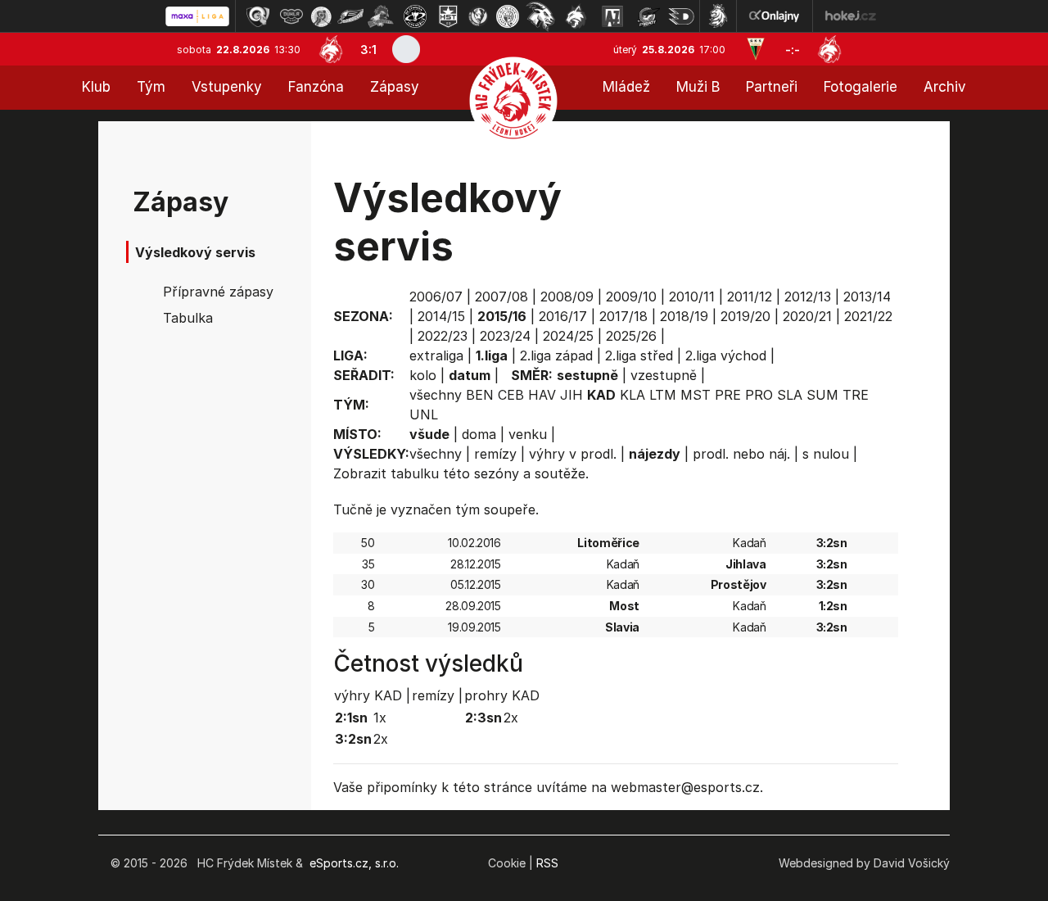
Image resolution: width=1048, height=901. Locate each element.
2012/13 (807, 296)
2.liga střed (639, 355)
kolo (422, 375)
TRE (855, 395)
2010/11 (692, 296)
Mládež (626, 87)
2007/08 (501, 296)
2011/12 (749, 296)
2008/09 (567, 296)
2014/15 (441, 316)
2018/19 (684, 316)
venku (527, 434)
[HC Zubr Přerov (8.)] (478, 16)
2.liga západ (556, 355)
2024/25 (568, 336)
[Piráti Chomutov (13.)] (648, 16)
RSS (547, 863)
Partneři (771, 87)
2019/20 (745, 316)
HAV (542, 395)
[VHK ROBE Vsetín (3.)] (321, 16)
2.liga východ (725, 355)
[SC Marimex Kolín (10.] (540, 16)
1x (379, 717)
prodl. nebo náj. (741, 454)
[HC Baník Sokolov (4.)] (350, 16)
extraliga (436, 355)
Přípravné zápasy (218, 291)
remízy (495, 454)
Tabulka (188, 318)
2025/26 (631, 336)
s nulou (825, 454)
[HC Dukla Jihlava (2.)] (291, 16)
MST (695, 395)
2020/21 (807, 316)
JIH (571, 395)
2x (380, 739)
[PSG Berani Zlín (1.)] (258, 16)
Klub (96, 87)
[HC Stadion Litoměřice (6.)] (415, 16)
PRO (759, 395)
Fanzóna (316, 87)
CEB (511, 395)
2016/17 (563, 316)
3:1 (368, 50)
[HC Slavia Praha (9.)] (507, 16)
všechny (435, 395)
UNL (423, 414)
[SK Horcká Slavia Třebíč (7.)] (448, 16)
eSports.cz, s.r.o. (354, 863)
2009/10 (631, 296)
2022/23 (443, 336)
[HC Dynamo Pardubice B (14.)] (681, 16)
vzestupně (663, 375)
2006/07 (436, 296)
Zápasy (394, 87)
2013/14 (867, 296)
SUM (822, 395)
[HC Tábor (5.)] (381, 16)
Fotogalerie (860, 87)
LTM (662, 395)
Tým (151, 87)
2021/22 (868, 316)
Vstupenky (227, 87)
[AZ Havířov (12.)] (612, 16)
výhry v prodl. (573, 454)
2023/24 (505, 336)
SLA (789, 395)
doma (479, 434)
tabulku (415, 473)
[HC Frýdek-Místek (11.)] (576, 16)
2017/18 (623, 316)
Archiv (945, 87)
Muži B (698, 87)
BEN (480, 395)
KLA (632, 395)
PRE (728, 395)
